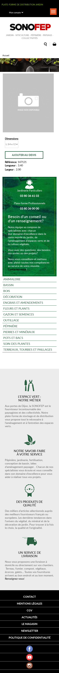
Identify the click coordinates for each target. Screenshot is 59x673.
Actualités (29, 617)
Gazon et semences (18, 314)
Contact (29, 597)
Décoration (12, 297)
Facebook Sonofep (29, 649)
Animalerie (11, 279)
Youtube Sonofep (29, 657)
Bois (6, 291)
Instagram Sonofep (29, 665)
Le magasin (29, 624)
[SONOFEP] (29, 27)
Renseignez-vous (14, 578)
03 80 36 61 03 (29, 196)
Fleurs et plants (16, 308)
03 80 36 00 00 (29, 208)
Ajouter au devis (24, 155)
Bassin (8, 285)
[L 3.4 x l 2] (28, 102)
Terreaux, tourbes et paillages (27, 349)
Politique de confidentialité (29, 637)
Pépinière (10, 326)
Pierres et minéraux (19, 332)
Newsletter (29, 631)
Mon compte (15, 12)
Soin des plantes (16, 344)
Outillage (11, 320)
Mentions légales (29, 603)
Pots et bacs (13, 338)
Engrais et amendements (23, 302)
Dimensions (11, 138)
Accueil (5, 55)
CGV (29, 610)
